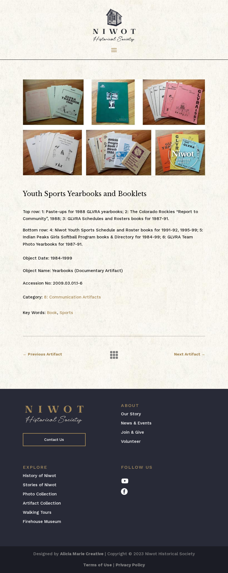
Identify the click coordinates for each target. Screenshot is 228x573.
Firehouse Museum (42, 521)
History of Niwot (39, 475)
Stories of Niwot (39, 484)
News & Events (136, 423)
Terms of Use (97, 564)
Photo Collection (40, 494)
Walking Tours (37, 512)
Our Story (131, 413)
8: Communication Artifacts (72, 297)
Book (52, 312)
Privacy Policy (130, 564)
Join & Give (132, 432)
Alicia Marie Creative (81, 553)
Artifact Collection (42, 503)
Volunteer (131, 441)
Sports (66, 312)
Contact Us (54, 440)
